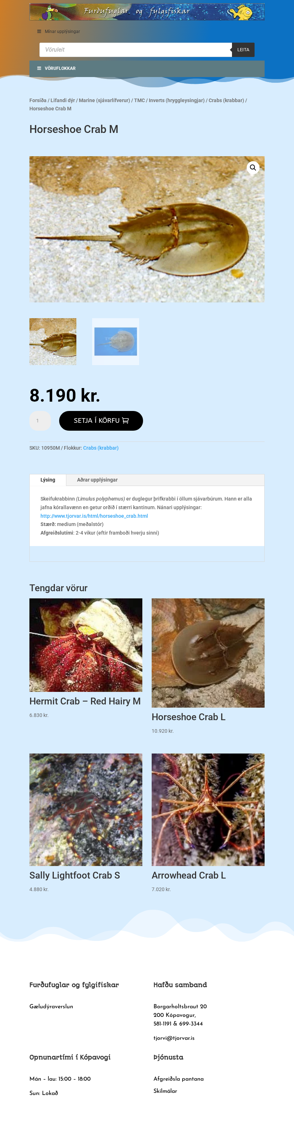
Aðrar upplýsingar (97, 480)
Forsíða (38, 100)
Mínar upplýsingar (62, 31)
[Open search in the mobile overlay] (147, 50)
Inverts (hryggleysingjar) (177, 100)
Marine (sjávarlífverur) (104, 100)
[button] (253, 167)
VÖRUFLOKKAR (60, 68)
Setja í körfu (97, 421)
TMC (139, 100)
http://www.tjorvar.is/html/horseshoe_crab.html (94, 516)
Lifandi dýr (63, 100)
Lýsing (48, 480)
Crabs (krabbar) (226, 100)
